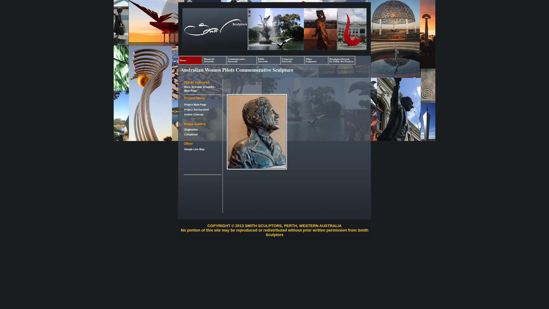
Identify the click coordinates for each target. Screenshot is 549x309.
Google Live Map (194, 149)
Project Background (196, 109)
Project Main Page (195, 104)
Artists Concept (194, 114)
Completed (191, 134)
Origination (191, 129)
